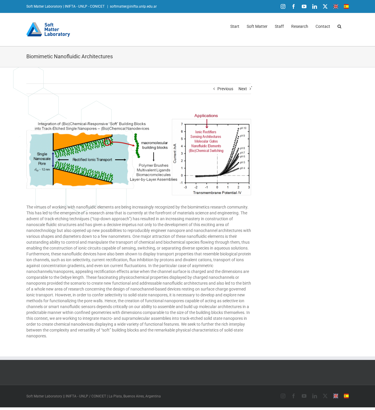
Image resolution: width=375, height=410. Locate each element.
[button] (339, 25)
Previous (225, 88)
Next (242, 88)
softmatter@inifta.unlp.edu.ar (133, 6)
